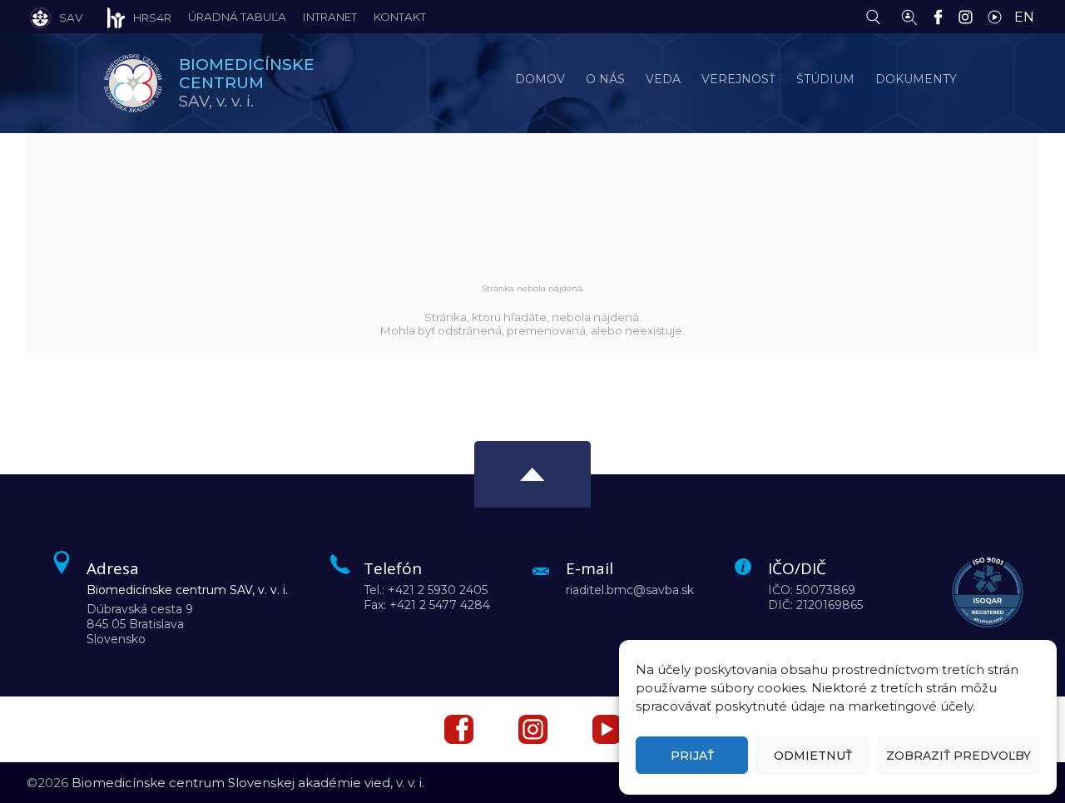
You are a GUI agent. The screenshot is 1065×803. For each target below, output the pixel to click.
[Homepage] (133, 83)
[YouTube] (999, 15)
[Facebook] (942, 15)
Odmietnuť (813, 755)
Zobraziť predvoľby (958, 755)
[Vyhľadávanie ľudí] (909, 15)
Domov (540, 79)
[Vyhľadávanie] (877, 15)
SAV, (247, 83)
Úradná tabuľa (237, 16)
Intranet (330, 16)
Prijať (692, 755)
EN (1024, 17)
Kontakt (400, 16)
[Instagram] (969, 15)
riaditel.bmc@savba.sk (630, 589)
